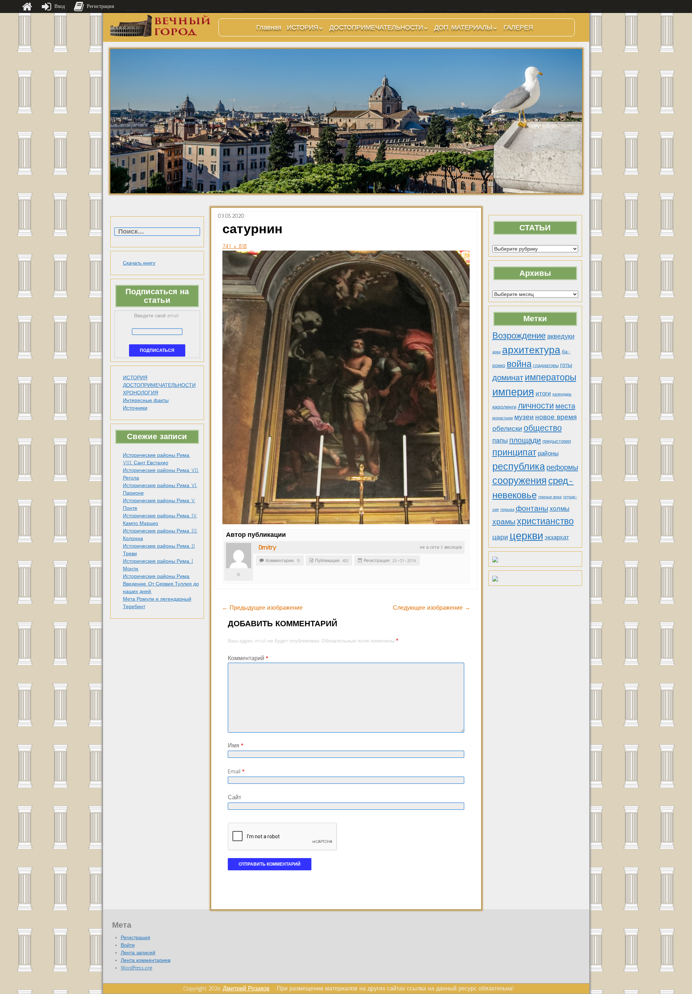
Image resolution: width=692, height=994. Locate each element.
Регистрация (135, 938)
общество (543, 428)
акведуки (561, 336)
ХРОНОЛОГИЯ (140, 393)
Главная (268, 27)
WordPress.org (136, 968)
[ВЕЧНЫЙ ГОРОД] (160, 26)
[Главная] (27, 6)
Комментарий (248, 658)
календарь (562, 394)
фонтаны (532, 508)
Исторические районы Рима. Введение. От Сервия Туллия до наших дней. (161, 584)
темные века (550, 497)
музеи (524, 417)
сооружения (519, 480)
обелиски (507, 428)
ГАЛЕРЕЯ (518, 27)
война (519, 363)
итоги (543, 393)
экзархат (557, 537)
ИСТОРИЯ (302, 27)
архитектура (531, 350)
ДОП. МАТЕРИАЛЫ (463, 27)
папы (500, 441)
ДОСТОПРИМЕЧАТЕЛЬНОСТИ (376, 27)
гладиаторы (546, 365)
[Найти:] (157, 232)
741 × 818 (234, 246)
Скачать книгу (139, 263)
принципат (514, 452)
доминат (507, 377)
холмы (559, 508)
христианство (545, 521)
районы (548, 453)
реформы (562, 467)
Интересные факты (146, 400)
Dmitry (267, 547)
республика (518, 466)
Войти (128, 945)
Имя (235, 745)
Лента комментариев (145, 960)
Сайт (234, 797)
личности (536, 406)
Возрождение (519, 335)
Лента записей (138, 953)
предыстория (556, 441)
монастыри (502, 418)
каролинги (504, 407)
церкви (526, 535)
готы (566, 365)
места (565, 406)
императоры (550, 377)
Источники (135, 408)
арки (496, 352)
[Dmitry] (238, 555)
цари (500, 537)
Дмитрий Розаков (246, 988)
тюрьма (507, 509)
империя (513, 392)
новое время (556, 417)
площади (525, 440)
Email (236, 771)
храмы (503, 521)
